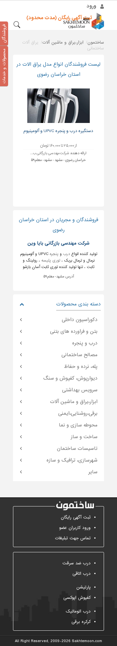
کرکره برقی (81, 622)
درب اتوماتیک (78, 611)
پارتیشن (83, 587)
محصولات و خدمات (4, 66)
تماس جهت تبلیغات (73, 538)
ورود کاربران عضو (75, 528)
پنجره (54, 254)
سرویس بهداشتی (80, 390)
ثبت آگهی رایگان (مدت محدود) (59, 18)
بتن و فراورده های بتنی (74, 331)
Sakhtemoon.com (87, 641)
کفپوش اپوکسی (77, 598)
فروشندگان (4, 33)
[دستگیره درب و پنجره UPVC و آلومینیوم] (58, 106)
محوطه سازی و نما (78, 425)
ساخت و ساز (84, 437)
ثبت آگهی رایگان (76, 517)
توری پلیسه (50, 260)
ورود (91, 6)
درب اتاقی (81, 574)
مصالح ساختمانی (79, 355)
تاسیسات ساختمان (77, 448)
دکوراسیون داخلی (80, 320)
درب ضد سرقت (76, 563)
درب (66, 254)
